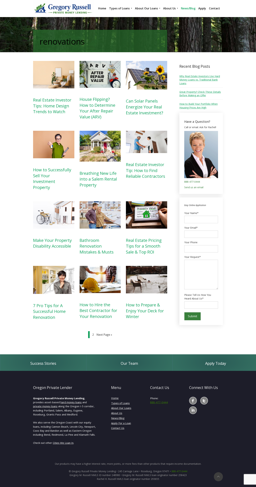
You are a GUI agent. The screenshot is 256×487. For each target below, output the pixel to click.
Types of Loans (120, 403)
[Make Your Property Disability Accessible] (53, 214)
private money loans (45, 406)
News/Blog (118, 418)
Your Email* (191, 227)
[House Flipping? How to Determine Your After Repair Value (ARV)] (100, 74)
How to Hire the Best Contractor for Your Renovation (98, 310)
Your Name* (191, 213)
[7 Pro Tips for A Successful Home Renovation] (53, 279)
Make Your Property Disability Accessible (52, 243)
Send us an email (193, 187)
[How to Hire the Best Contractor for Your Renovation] (100, 279)
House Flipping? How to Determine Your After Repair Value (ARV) (97, 108)
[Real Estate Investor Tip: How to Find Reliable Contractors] (146, 141)
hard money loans (71, 402)
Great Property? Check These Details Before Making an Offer (200, 93)
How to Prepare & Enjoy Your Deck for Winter (145, 310)
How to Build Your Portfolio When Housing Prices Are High (198, 105)
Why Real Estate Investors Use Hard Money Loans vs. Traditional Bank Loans (199, 80)
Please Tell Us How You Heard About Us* (197, 296)
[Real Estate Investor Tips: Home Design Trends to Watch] (53, 74)
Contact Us (117, 428)
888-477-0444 (192, 181)
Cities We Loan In (63, 443)
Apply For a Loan (121, 423)
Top (218, 476)
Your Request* (192, 257)
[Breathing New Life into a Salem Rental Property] (100, 145)
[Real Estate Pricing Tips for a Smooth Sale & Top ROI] (146, 214)
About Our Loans (121, 408)
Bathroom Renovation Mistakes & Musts (97, 246)
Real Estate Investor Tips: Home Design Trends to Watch (52, 105)
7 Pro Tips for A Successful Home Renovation (49, 311)
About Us (116, 413)
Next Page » (104, 335)
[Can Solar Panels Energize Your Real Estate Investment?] (146, 75)
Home (115, 398)
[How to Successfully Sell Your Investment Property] (53, 144)
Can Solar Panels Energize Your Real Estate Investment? (144, 106)
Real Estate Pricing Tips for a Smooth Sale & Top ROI (144, 246)
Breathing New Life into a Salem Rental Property (98, 179)
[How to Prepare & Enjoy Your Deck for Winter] (146, 279)
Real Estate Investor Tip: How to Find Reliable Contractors (145, 170)
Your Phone (190, 242)
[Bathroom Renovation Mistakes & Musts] (100, 214)
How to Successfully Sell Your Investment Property (52, 178)
